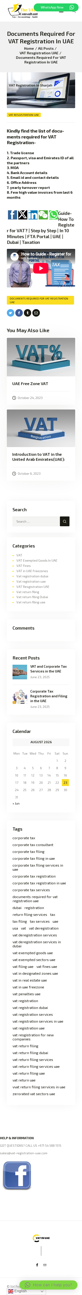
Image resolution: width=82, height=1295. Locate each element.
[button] (48, 1285)
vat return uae (24, 1080)
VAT (19, 555)
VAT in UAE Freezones (32, 571)
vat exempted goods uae (33, 953)
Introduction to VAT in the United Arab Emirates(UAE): (38, 457)
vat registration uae (29, 1028)
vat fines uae (46, 966)
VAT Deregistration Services (35, 935)
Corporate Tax (24, 838)
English (20, 1291)
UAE (55, 921)
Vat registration (25, 1001)
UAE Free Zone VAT (30, 383)
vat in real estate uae (30, 980)
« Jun (16, 803)
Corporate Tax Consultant (33, 845)
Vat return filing (27, 592)
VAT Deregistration (44, 928)
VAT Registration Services (33, 1014)
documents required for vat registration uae (39, 300)
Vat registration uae (31, 581)
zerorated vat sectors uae (34, 1094)
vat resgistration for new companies (33, 1037)
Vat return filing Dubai (32, 597)
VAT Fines (23, 566)
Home (29, 48)
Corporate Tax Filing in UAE (34, 858)
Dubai (17, 908)
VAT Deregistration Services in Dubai (37, 944)
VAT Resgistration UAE (39, 53)
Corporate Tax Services (31, 890)
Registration (34, 908)
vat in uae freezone (28, 987)
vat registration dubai (30, 1008)
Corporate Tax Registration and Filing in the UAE (48, 696)
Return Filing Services (30, 914)
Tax (52, 914)
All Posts (46, 48)
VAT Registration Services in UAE (38, 1021)
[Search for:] (41, 521)
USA (15, 928)
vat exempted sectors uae (34, 960)
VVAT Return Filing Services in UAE (39, 1087)
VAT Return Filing (25, 1046)
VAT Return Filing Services (33, 1060)
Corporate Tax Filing (28, 851)
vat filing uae (23, 966)
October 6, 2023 (29, 473)
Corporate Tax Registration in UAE (39, 883)
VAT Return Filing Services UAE (36, 1066)
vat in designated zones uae (35, 973)
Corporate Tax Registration (34, 876)
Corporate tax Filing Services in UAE (38, 867)
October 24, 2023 (30, 398)
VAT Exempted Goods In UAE (36, 560)
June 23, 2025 (40, 677)
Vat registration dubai (32, 576)
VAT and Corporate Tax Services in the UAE (48, 668)
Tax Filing (20, 921)
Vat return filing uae (30, 602)
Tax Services (40, 921)
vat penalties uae (27, 994)
